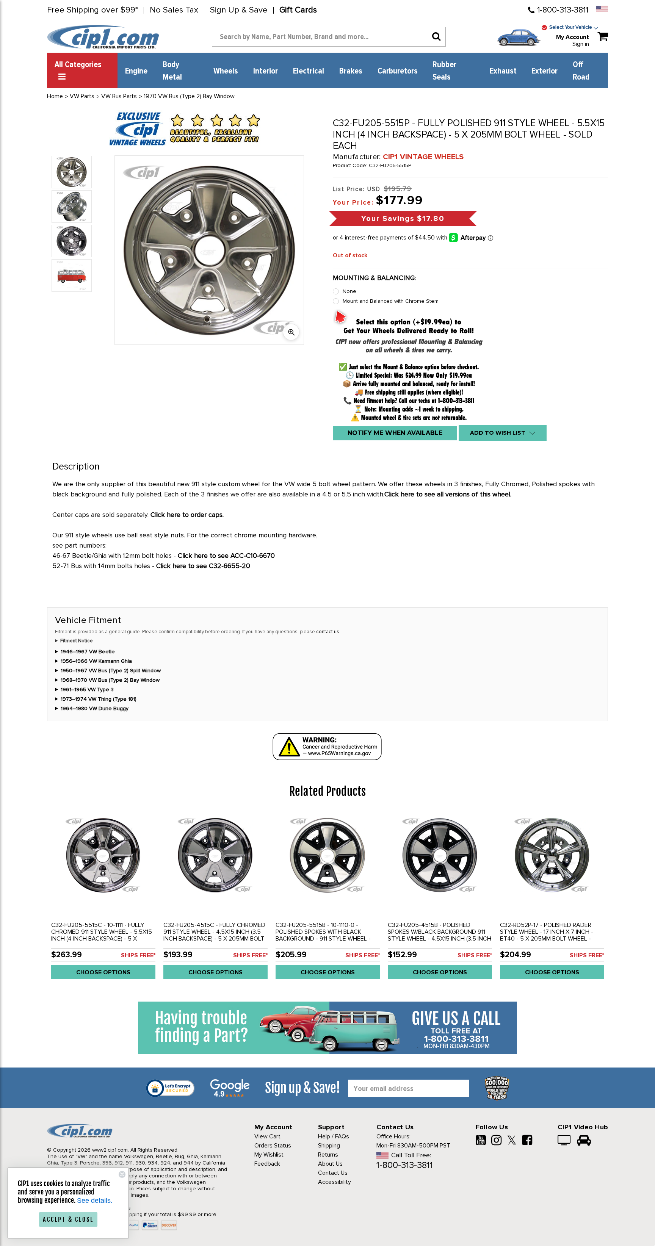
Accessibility (334, 1182)
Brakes (350, 71)
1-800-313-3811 (562, 10)
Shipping (329, 1145)
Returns (328, 1154)
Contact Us (333, 1173)
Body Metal (172, 71)
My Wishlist (269, 1154)
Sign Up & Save (239, 10)
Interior (265, 71)
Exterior (544, 71)
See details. (95, 1200)
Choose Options (103, 972)
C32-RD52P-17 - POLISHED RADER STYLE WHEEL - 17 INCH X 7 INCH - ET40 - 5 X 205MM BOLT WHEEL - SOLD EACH (546, 935)
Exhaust (503, 71)
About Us (330, 1164)
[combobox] (329, 37)
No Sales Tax (174, 10)
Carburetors (398, 71)
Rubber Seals (444, 71)
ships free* (138, 955)
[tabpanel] (103, 898)
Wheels (225, 71)
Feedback (267, 1164)
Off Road (581, 71)
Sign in (580, 44)
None (349, 291)
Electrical (308, 71)
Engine (136, 71)
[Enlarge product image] (291, 332)
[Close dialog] (122, 1174)
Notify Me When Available (395, 433)
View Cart (267, 1136)
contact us (327, 632)
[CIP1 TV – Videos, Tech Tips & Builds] (565, 1141)
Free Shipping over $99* (92, 10)
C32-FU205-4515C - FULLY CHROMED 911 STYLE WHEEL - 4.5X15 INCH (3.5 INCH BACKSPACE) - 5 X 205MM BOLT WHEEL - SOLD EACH (214, 935)
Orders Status (272, 1145)
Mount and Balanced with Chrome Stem (391, 301)
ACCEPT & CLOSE (68, 1219)
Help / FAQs (333, 1136)
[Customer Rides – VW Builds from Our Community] (584, 1141)
